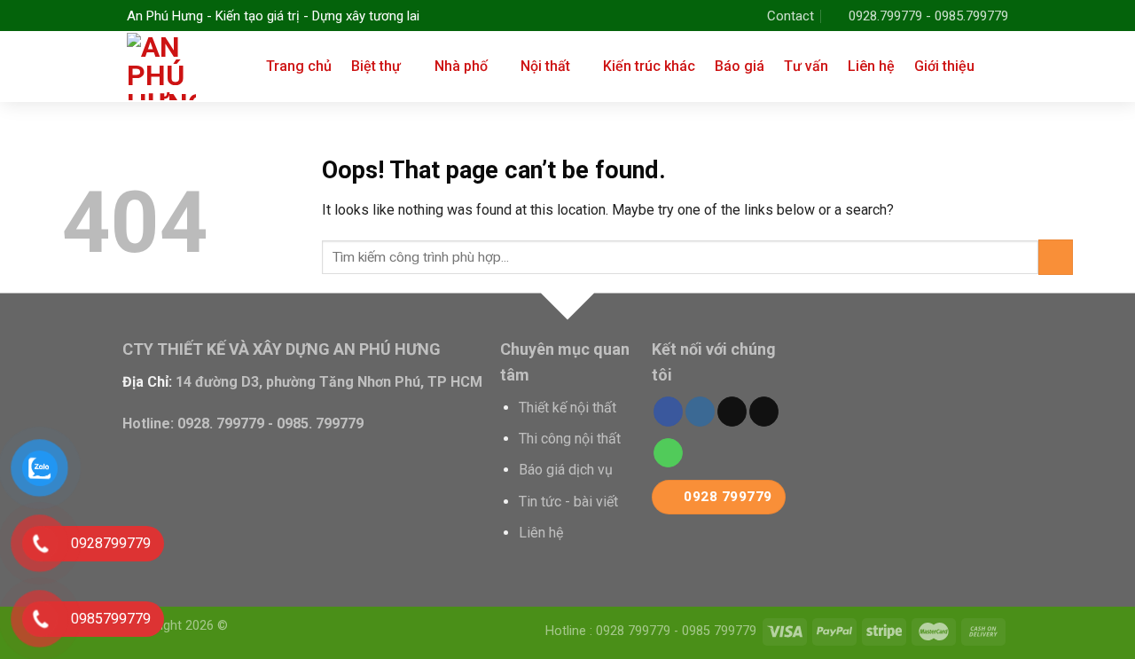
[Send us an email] (764, 411)
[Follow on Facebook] (668, 411)
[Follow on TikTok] (732, 411)
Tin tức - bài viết (568, 501)
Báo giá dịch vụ (566, 469)
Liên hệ (871, 66)
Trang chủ (299, 66)
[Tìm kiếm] (1001, 66)
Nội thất (545, 66)
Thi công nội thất (570, 438)
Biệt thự (376, 66)
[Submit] (1055, 256)
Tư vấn (806, 66)
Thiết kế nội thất (567, 407)
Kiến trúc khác (649, 66)
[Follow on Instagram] (700, 411)
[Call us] (668, 453)
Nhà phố (461, 66)
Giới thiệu (944, 66)
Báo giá (739, 66)
